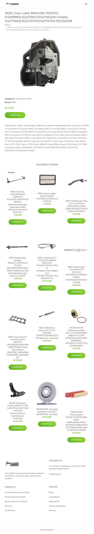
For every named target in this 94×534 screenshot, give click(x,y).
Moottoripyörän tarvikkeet (16, 501)
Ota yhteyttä (54, 497)
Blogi (51, 492)
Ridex (29, 99)
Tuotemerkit (21, 99)
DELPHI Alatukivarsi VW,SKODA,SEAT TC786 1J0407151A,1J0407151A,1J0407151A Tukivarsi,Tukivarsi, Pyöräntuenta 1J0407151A (17, 411)
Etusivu (8, 25)
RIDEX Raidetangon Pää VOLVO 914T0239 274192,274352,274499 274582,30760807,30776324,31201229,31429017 (76, 206)
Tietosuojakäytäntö (57, 506)
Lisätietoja (15, 115)
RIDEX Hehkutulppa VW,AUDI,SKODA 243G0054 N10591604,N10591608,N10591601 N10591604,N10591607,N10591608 (76, 275)
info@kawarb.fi (55, 474)
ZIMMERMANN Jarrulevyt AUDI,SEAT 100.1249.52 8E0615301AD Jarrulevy (47, 412)
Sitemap (52, 510)
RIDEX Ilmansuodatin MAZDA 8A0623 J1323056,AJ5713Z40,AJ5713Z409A (47, 197)
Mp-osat (8, 506)
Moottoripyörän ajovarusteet (17, 492)
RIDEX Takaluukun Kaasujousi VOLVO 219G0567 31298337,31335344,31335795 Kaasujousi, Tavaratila (47, 333)
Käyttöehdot (54, 501)
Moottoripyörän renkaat (15, 497)
